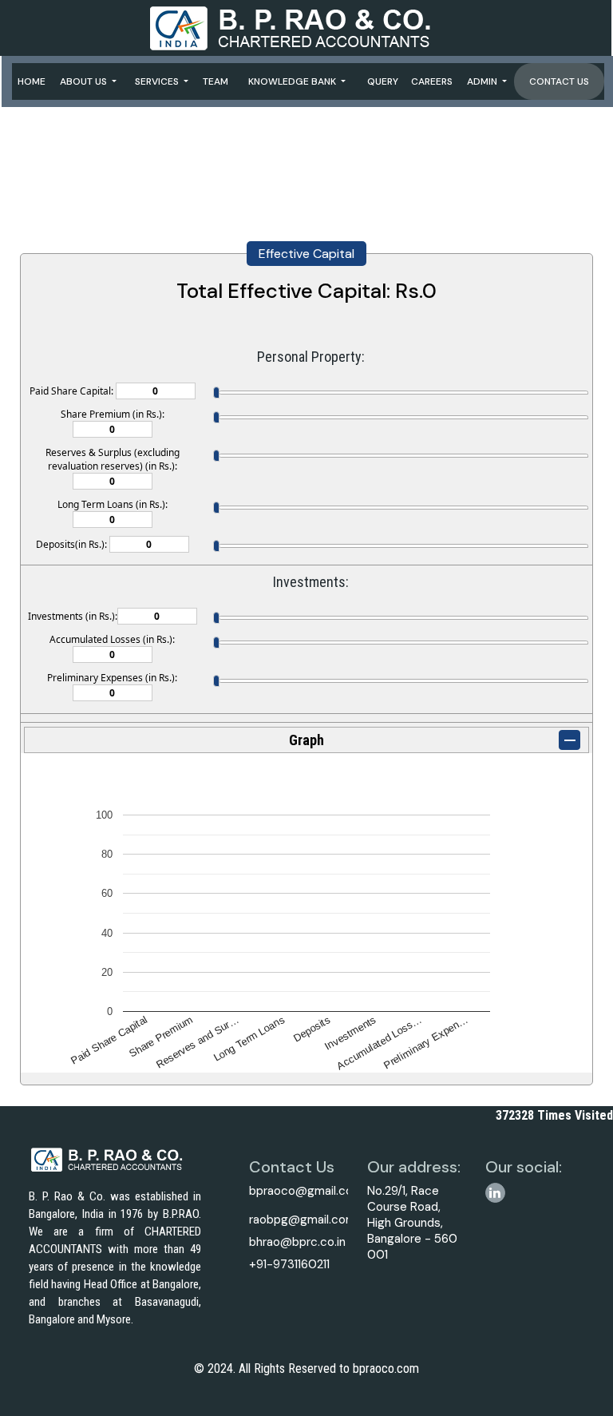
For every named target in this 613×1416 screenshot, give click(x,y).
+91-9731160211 (289, 1264)
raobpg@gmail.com (302, 1220)
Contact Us (559, 81)
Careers (432, 81)
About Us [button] (84, 81)
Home (31, 81)
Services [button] (158, 81)
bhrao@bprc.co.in (297, 1242)
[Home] (305, 26)
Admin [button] (483, 81)
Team (215, 81)
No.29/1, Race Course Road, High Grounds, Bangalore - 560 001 (412, 1223)
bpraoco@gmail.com (306, 1191)
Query (382, 81)
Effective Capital (306, 253)
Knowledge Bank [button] (293, 81)
